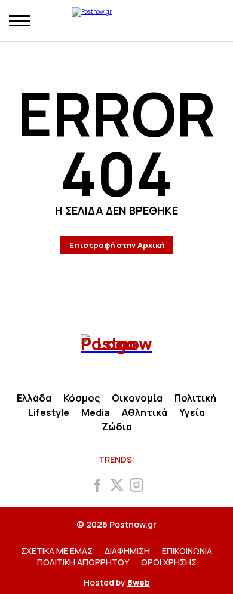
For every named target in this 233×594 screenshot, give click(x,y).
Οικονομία (137, 398)
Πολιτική (195, 398)
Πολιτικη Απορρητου (83, 562)
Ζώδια (117, 426)
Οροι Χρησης (169, 562)
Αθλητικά (144, 412)
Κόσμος (81, 398)
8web (138, 582)
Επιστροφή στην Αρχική (116, 245)
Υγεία (192, 412)
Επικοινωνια (187, 550)
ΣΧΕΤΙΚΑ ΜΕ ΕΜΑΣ (57, 550)
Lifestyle (48, 412)
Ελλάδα (34, 398)
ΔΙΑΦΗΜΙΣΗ (127, 550)
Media (95, 412)
